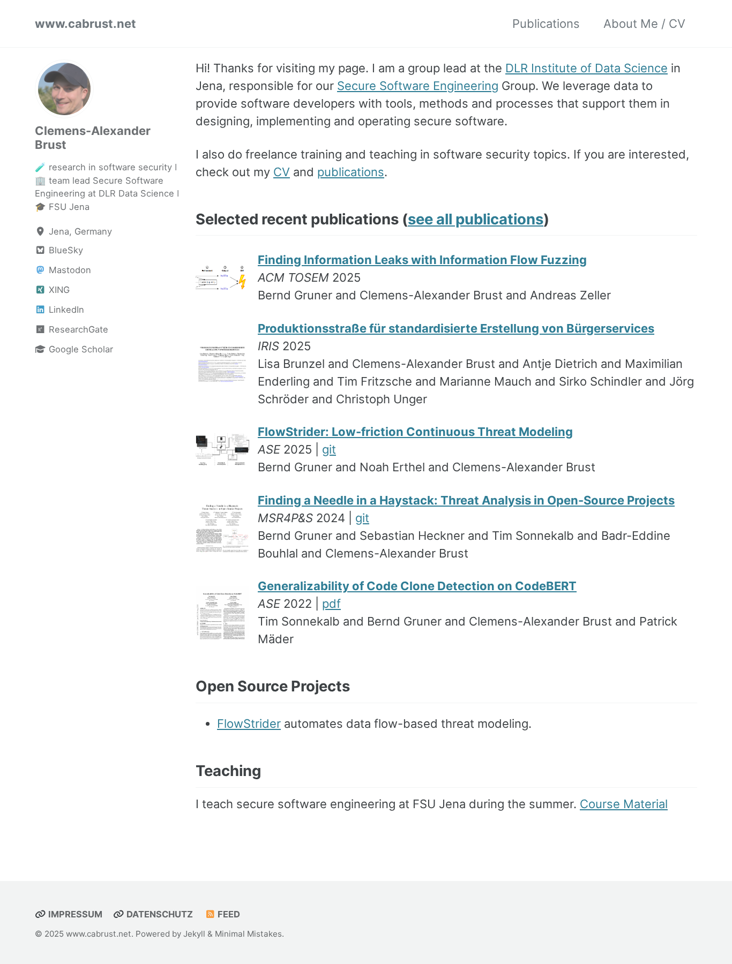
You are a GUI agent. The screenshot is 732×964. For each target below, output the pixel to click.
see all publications (475, 219)
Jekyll (194, 934)
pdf (331, 604)
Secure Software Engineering (417, 86)
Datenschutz (158, 914)
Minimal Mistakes (248, 934)
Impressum (74, 914)
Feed (227, 914)
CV (281, 172)
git (329, 449)
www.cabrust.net (85, 24)
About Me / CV (644, 24)
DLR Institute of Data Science (586, 68)
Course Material (624, 804)
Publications (546, 24)
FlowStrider (249, 723)
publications (350, 172)
